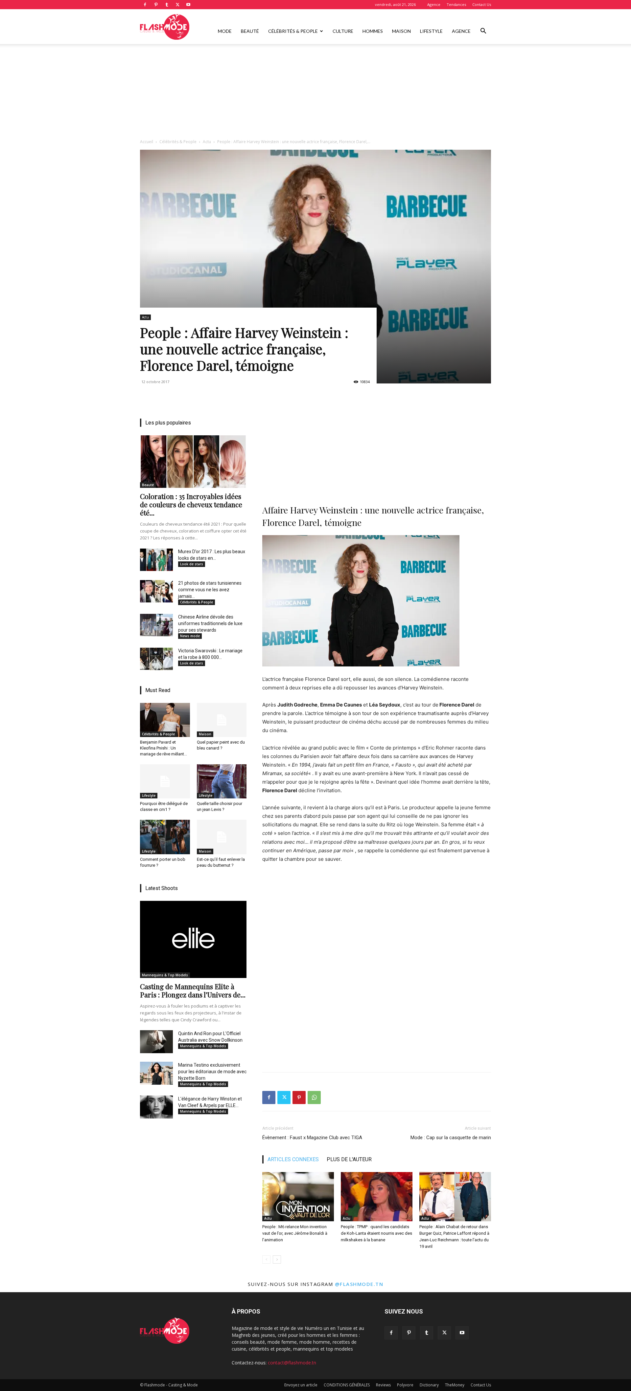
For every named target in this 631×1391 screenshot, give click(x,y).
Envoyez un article (300, 1385)
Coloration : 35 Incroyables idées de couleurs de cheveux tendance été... (191, 504)
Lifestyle (431, 31)
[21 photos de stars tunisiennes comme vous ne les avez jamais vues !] (156, 591)
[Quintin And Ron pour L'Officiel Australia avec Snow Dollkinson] (156, 1041)
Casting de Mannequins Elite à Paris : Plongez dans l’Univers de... (192, 990)
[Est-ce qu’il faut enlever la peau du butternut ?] (222, 837)
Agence (433, 4)
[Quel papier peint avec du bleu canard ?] (222, 720)
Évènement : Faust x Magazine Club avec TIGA (312, 1138)
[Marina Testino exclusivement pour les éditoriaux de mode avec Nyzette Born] (156, 1073)
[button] (483, 32)
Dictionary (429, 1385)
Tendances (456, 4)
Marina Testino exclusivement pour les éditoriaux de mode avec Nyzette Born (212, 1071)
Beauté (250, 31)
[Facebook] (145, 4)
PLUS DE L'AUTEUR (349, 1159)
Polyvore (405, 1385)
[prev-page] (266, 1259)
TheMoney (454, 1385)
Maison (401, 31)
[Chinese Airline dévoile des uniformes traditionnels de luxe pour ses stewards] (156, 625)
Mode (225, 31)
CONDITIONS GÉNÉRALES (347, 1385)
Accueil (146, 141)
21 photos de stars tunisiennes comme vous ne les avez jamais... (210, 589)
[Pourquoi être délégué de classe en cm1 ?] (165, 781)
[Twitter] (177, 4)
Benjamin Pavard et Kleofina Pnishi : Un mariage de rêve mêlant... (163, 748)
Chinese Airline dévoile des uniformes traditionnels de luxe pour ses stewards (210, 623)
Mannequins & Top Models (165, 975)
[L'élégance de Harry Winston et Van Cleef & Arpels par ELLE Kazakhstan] (156, 1107)
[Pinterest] (156, 4)
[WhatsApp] (314, 1097)
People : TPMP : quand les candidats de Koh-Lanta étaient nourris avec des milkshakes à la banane (376, 1233)
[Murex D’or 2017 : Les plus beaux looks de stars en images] (156, 559)
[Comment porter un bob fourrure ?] (165, 837)
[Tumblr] (167, 4)
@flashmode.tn (359, 1284)
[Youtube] (188, 4)
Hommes (372, 31)
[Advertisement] (315, 93)
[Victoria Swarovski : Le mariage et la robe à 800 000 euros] (156, 658)
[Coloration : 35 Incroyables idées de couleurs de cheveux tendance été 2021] (193, 461)
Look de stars (191, 564)
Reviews (383, 1385)
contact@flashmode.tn (292, 1362)
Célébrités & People (293, 31)
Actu (207, 141)
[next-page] (277, 1259)
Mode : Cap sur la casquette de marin (450, 1138)
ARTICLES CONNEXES (293, 1159)
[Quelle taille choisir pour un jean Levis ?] (222, 781)
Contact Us (481, 4)
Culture (343, 31)
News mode (190, 636)
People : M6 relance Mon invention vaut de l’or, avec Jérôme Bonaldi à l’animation (294, 1233)
